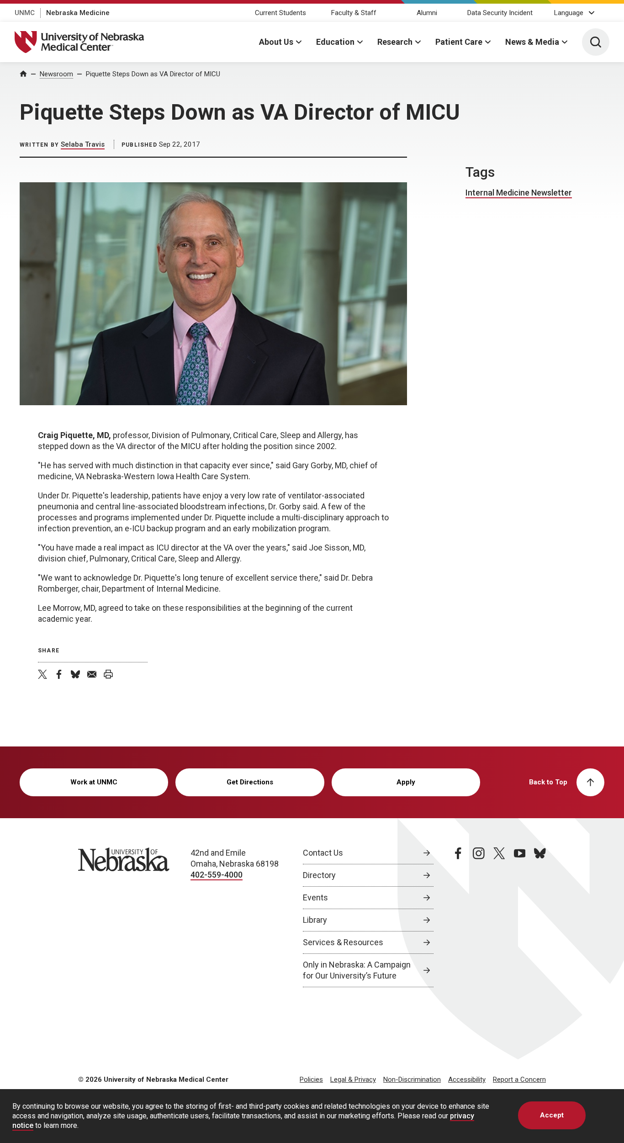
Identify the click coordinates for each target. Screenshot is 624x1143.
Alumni (427, 13)
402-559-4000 (216, 874)
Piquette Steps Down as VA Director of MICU (153, 74)
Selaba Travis (83, 144)
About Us (276, 42)
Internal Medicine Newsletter (518, 192)
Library (315, 920)
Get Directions (250, 782)
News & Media (532, 42)
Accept (552, 1115)
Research (394, 42)
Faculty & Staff (353, 13)
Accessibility (467, 1079)
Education (335, 42)
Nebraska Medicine (78, 13)
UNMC (25, 13)
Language (568, 13)
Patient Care (458, 42)
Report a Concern (519, 1079)
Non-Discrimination (412, 1079)
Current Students (280, 13)
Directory (319, 875)
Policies (311, 1079)
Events (315, 897)
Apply (406, 782)
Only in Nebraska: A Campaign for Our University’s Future (357, 970)
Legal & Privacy (353, 1079)
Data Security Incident (500, 13)
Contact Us (323, 852)
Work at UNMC (93, 782)
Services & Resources (343, 942)
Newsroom (56, 74)
